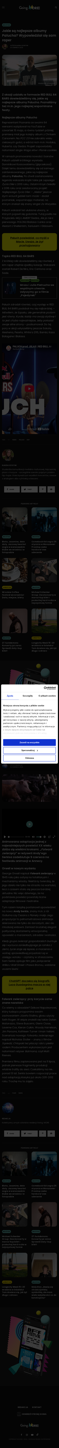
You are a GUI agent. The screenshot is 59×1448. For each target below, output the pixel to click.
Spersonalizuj (28, 750)
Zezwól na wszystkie (29, 742)
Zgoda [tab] (10, 696)
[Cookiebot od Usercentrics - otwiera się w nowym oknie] (44, 688)
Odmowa (29, 758)
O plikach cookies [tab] (47, 696)
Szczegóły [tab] (28, 696)
